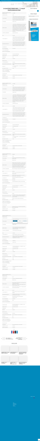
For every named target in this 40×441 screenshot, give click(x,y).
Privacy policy (21, 222)
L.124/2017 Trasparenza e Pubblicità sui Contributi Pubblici (14, 7)
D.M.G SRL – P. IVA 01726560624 (3, 363)
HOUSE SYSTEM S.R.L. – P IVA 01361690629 (13, 353)
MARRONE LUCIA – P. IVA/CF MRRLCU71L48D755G (5, 353)
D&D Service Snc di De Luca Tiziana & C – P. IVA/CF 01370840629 (23, 363)
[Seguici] (34, 398)
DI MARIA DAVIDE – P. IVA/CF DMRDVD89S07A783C (13, 363)
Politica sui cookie (18, 222)
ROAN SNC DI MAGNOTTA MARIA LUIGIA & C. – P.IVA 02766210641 (22, 353)
